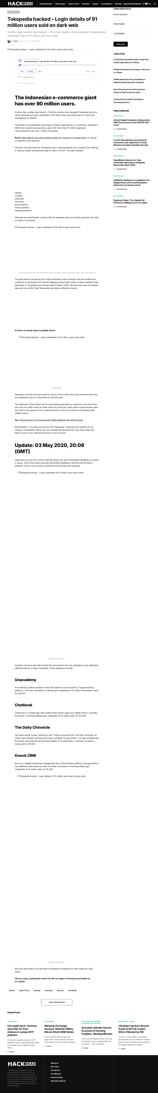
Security (97, 1023)
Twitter (21, 981)
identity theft (88, 410)
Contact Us (55, 1070)
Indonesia (49, 990)
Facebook (72, 978)
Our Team (55, 1067)
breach (12, 990)
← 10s (21, 71)
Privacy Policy (57, 1077)
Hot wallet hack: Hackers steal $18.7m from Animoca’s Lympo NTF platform (22, 1030)
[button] (146, 4)
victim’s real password (28, 410)
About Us (55, 1063)
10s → (41, 71)
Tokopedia (72, 990)
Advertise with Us (58, 1081)
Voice (19, 77)
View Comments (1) (57, 1002)
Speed (88, 71)
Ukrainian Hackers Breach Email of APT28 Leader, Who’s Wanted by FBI (133, 1028)
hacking (37, 990)
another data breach (36, 112)
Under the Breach (54, 279)
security (60, 990)
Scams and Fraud (88, 1023)
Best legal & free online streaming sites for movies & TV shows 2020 (54, 137)
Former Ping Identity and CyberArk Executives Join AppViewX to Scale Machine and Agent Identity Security (131, 142)
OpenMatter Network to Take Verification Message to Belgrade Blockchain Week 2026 (129, 162)
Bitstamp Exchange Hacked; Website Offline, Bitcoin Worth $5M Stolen (59, 1028)
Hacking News (13, 12)
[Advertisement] (56, 171)
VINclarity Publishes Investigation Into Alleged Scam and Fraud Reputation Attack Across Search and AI (132, 182)
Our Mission (56, 1074)
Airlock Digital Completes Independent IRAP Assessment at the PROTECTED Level (132, 122)
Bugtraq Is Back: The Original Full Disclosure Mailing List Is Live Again (130, 201)
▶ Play (31, 71)
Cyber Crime (24, 990)
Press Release (118, 116)
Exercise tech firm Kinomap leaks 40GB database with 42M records (51, 420)
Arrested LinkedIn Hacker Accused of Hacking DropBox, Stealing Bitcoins (96, 1030)
